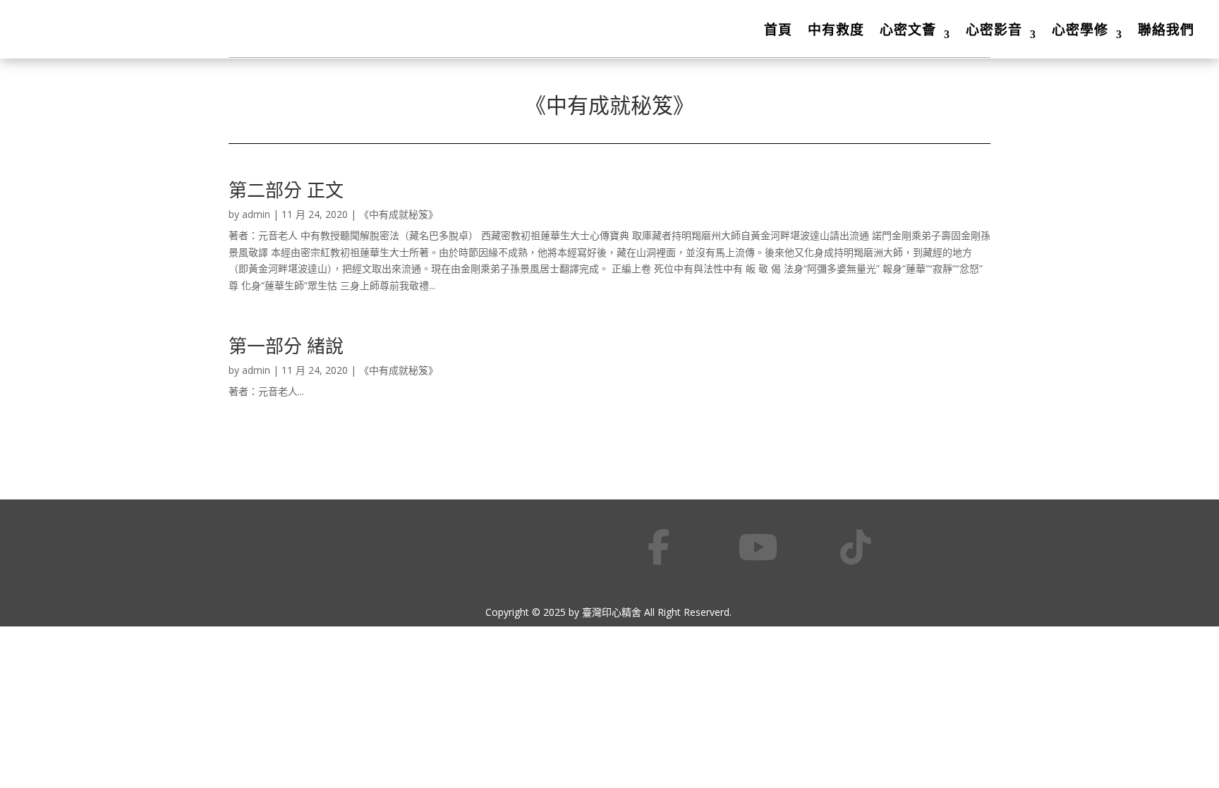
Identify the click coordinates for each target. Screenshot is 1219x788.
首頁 (778, 29)
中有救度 (836, 29)
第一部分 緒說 (286, 345)
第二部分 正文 (286, 189)
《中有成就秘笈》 (398, 214)
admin (256, 214)
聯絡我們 (1166, 29)
